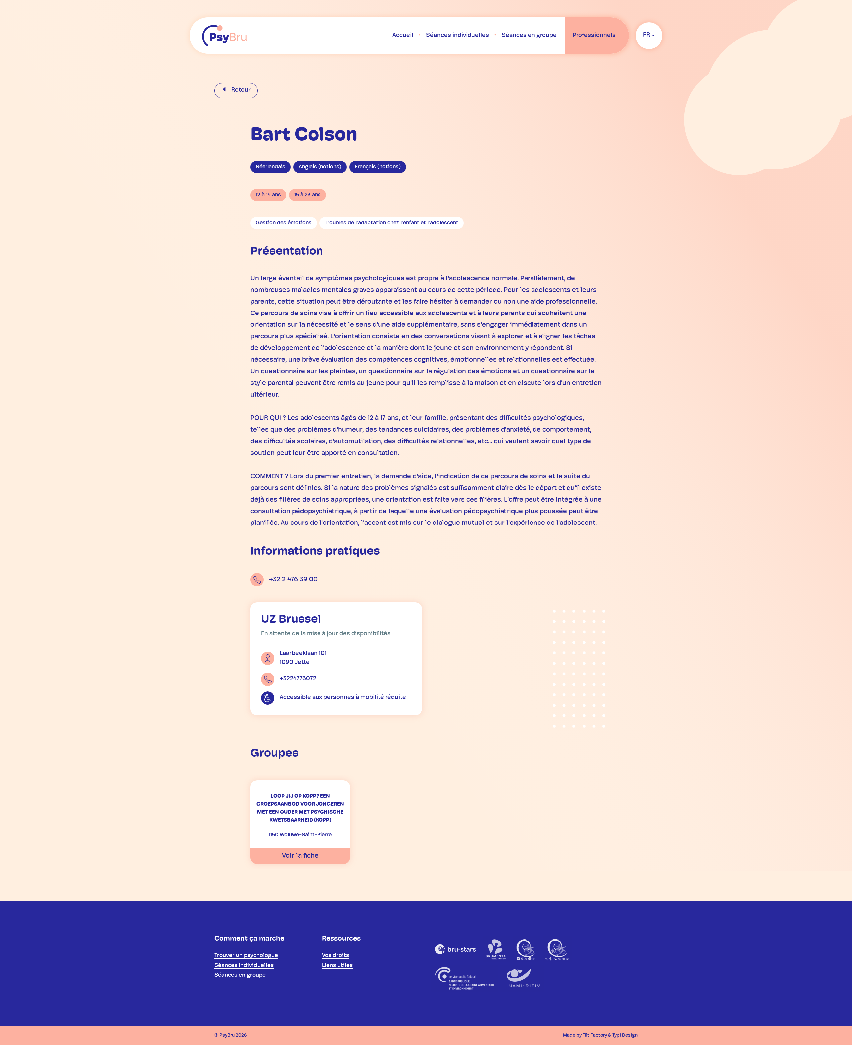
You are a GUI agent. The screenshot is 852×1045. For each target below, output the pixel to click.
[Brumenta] (496, 949)
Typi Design (625, 1035)
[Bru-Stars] (455, 949)
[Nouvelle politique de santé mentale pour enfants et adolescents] (557, 949)
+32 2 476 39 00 (293, 579)
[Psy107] (526, 949)
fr (646, 35)
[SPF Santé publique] (464, 978)
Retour (240, 90)
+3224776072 (298, 679)
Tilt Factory (595, 1035)
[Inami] (522, 978)
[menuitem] (403, 35)
